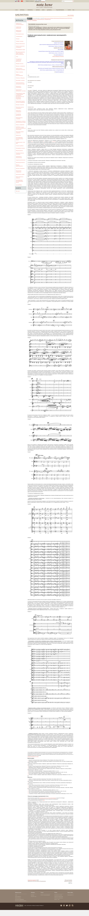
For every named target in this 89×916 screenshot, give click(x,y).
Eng (20, 1)
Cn (23, 1)
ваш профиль (71, 15)
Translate (43, 1)
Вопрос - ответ (57, 899)
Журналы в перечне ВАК (58, 896)
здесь (44, 800)
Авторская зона (33, 896)
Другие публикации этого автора (58, 56)
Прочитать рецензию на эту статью (33, 756)
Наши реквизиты (18, 896)
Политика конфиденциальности (20, 900)
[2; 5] (32, 141)
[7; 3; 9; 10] (53, 141)
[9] (43, 141)
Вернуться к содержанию (32, 20)
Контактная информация (19, 899)
